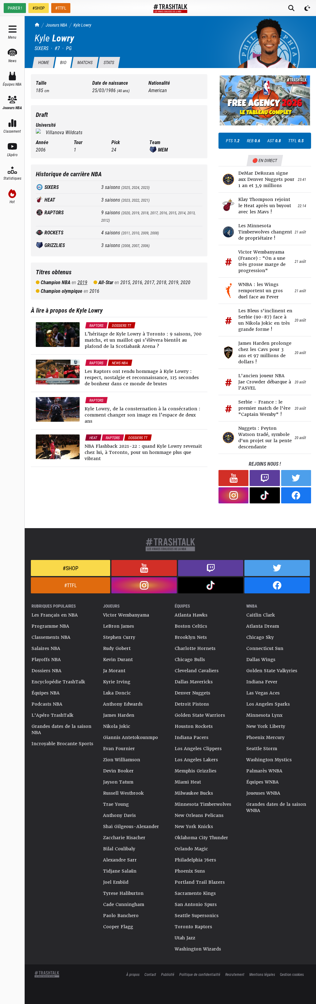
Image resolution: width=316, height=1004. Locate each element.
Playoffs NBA (46, 659)
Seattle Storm (261, 748)
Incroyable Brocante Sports (62, 743)
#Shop (70, 568)
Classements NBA (50, 637)
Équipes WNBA (262, 782)
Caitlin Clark (260, 615)
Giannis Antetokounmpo (130, 737)
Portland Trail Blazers (200, 882)
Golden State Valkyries (271, 670)
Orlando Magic (191, 849)
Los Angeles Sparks (268, 704)
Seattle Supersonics (196, 915)
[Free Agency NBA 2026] (264, 100)
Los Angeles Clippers (198, 748)
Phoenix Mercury (265, 737)
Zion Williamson (121, 760)
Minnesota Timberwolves (203, 804)
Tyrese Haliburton (123, 893)
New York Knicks (194, 826)
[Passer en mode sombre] (307, 8)
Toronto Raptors (193, 926)
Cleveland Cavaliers (196, 670)
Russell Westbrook (123, 793)
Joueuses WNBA (263, 793)
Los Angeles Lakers (196, 760)
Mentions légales (262, 974)
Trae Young (116, 804)
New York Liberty (265, 726)
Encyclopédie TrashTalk (58, 682)
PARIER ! (15, 8)
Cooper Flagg (118, 926)
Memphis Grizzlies (195, 771)
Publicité (167, 974)
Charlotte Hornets (195, 648)
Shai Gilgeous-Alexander (131, 826)
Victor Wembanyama (126, 615)
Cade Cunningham (123, 904)
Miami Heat (188, 782)
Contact (150, 974)
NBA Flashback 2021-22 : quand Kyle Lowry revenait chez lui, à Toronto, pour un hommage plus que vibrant (143, 452)
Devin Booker (118, 771)
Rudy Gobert (117, 648)
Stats (108, 62)
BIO (63, 62)
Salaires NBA (45, 648)
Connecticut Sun (264, 648)
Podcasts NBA (46, 704)
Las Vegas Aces (263, 693)
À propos (132, 974)
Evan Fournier (119, 748)
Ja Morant (114, 670)
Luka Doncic (117, 693)
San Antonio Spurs (196, 904)
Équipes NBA (45, 693)
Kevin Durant (118, 659)
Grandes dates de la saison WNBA (276, 807)
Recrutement (234, 974)
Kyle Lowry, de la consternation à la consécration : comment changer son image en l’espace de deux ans (142, 415)
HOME (43, 62)
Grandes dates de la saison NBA (61, 729)
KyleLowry (82, 25)
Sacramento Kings (195, 893)
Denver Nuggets (192, 693)
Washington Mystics (269, 760)
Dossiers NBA (46, 670)
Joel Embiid (115, 882)
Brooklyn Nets (191, 637)
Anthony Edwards (123, 704)
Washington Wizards (198, 949)
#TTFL (60, 8)
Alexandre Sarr (120, 860)
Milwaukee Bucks (194, 793)
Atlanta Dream (262, 626)
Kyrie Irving (116, 682)
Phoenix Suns (190, 871)
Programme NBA (50, 626)
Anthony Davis (119, 815)
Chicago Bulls (190, 659)
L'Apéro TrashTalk (52, 715)
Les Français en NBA (54, 615)
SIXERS (41, 48)
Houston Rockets (194, 726)
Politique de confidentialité (199, 974)
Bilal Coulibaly (119, 849)
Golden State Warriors (200, 715)
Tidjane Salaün (119, 871)
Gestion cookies (292, 974)
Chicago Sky (260, 637)
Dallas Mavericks (194, 682)
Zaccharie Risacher (124, 837)
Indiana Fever (261, 682)
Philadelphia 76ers (195, 860)
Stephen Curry (119, 637)
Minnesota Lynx (264, 715)
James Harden (118, 715)
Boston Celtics (191, 626)
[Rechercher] (291, 8)
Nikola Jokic (116, 726)
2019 (82, 282)
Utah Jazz (185, 938)
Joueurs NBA (56, 25)
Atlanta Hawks (191, 615)
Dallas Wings (260, 659)
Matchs (85, 62)
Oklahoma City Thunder (201, 837)
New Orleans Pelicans (199, 815)
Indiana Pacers (191, 737)
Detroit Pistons (192, 704)
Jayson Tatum (118, 782)
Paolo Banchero (121, 915)
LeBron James (118, 626)
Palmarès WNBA (264, 771)
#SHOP (38, 8)
